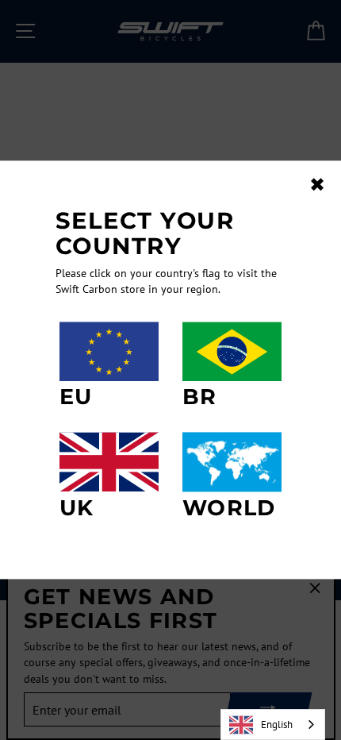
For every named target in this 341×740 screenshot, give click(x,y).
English (277, 724)
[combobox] (272, 724)
